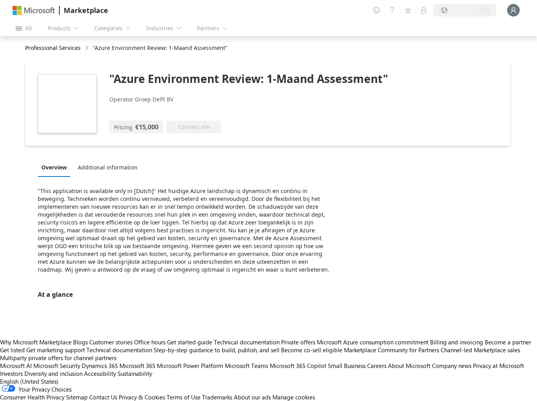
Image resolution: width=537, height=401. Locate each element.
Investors (11, 373)
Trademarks (217, 397)
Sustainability (135, 373)
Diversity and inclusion (53, 373)
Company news (451, 366)
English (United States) (29, 381)
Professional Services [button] (53, 48)
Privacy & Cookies (142, 397)
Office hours (150, 342)
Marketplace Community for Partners (391, 350)
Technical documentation (247, 342)
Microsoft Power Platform (190, 366)
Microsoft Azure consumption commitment (373, 342)
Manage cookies (293, 397)
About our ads (252, 397)
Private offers (298, 342)
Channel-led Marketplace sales (480, 350)
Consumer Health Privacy (32, 397)
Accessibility (100, 373)
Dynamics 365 (100, 366)
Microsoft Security (56, 366)
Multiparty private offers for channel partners (58, 358)
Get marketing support (55, 350)
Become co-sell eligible (311, 350)
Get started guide (189, 342)
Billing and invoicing (456, 342)
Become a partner (508, 342)
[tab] (56, 167)
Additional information (108, 167)
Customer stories (110, 342)
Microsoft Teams (246, 366)
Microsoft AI (16, 366)
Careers (376, 366)
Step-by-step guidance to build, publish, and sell (217, 350)
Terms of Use (183, 397)
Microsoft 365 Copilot (298, 366)
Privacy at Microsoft (498, 366)
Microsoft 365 (137, 366)
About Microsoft (409, 366)
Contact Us (103, 397)
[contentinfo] (87, 48)
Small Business (347, 366)
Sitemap (77, 397)
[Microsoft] (34, 10)
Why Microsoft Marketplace (36, 342)
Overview (54, 167)
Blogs (80, 342)
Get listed (12, 350)
